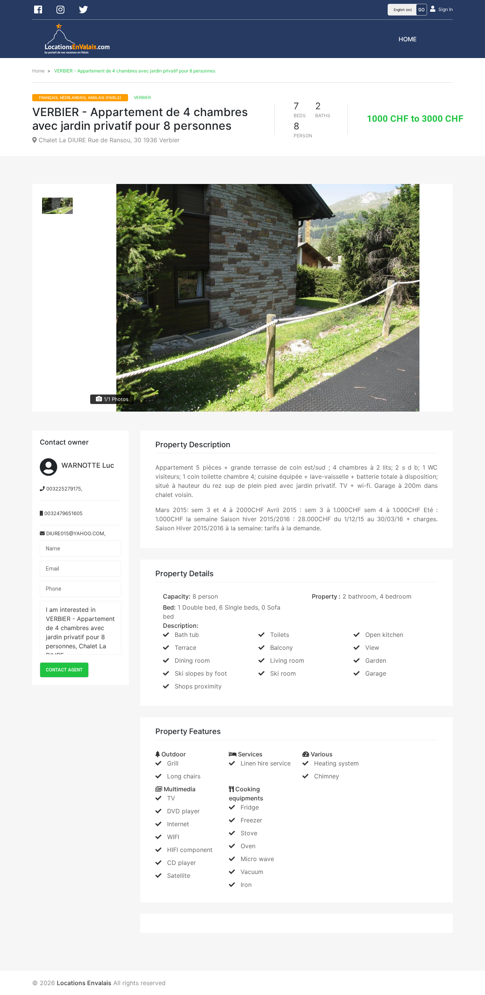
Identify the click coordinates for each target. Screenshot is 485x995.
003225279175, (64, 489)
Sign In (445, 9)
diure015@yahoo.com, (75, 533)
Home (408, 39)
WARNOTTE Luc (87, 465)
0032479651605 (63, 513)
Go (421, 10)
